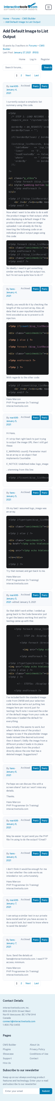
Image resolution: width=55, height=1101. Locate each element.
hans (12, 289)
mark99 (14, 86)
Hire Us (7, 1063)
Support (7, 1058)
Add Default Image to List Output (22, 22)
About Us (34, 1044)
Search (48, 67)
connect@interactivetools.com (19, 1021)
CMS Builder (29, 18)
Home (6, 18)
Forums (16, 18)
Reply (36, 86)
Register (45, 59)
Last (36, 75)
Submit (46, 1091)
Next (28, 75)
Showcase (8, 1054)
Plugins (7, 1049)
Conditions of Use (39, 1054)
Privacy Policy (37, 1049)
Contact (34, 1058)
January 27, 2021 (22, 52)
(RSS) (35, 52)
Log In (33, 59)
